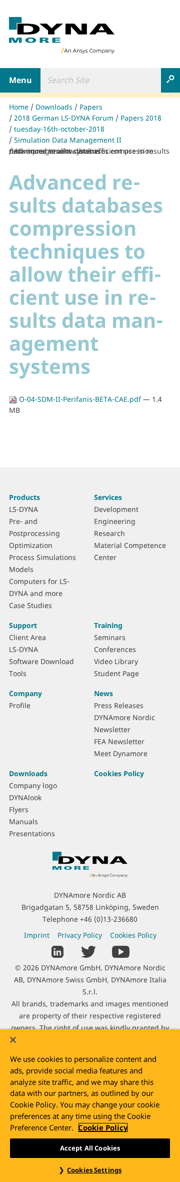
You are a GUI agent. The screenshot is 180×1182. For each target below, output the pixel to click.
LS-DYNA (23, 509)
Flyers (18, 809)
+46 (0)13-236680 (109, 919)
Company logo (33, 785)
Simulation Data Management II (68, 140)
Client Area (27, 637)
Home (18, 107)
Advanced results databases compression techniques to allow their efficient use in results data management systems (89, 151)
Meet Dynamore (121, 753)
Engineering (115, 521)
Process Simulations (42, 557)
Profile (19, 705)
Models (21, 569)
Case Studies (30, 605)
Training (108, 625)
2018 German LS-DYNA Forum (64, 118)
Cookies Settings (94, 1169)
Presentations (32, 833)
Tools (17, 673)
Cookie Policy (103, 1127)
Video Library (116, 661)
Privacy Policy (80, 935)
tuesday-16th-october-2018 (59, 129)
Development (116, 509)
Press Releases (119, 705)
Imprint (37, 935)
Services (108, 497)
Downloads (54, 107)
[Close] (13, 1040)
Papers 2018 (141, 118)
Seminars (110, 637)
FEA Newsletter (119, 741)
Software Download (41, 661)
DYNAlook (25, 797)
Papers (91, 107)
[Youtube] (121, 951)
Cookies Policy (119, 773)
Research (109, 533)
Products (24, 497)
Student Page (116, 673)
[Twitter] (88, 951)
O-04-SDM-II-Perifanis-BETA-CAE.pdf (80, 399)
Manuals (23, 821)
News (103, 693)
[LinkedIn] (57, 951)
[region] (90, 1105)
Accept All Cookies (90, 1147)
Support (23, 625)
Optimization (30, 545)
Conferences (115, 649)
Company (25, 693)
